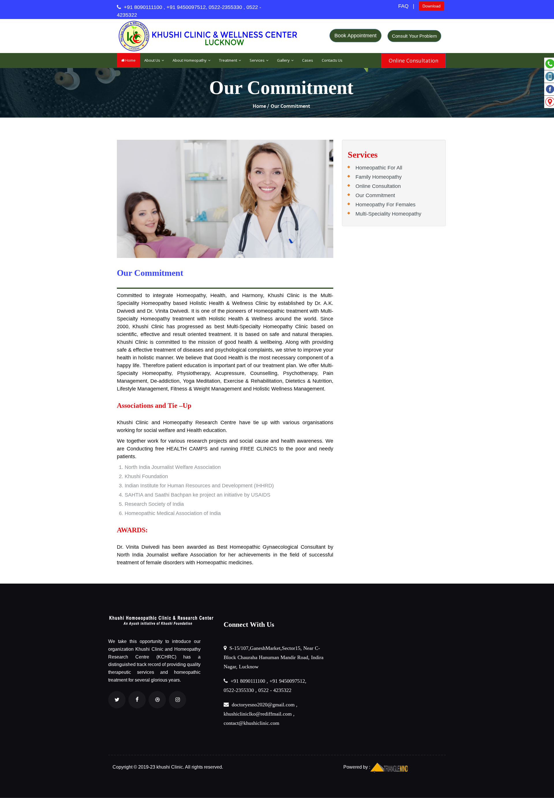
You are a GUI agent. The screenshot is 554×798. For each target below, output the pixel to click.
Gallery (284, 60)
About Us (152, 60)
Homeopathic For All (378, 168)
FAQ (403, 6)
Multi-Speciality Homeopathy (388, 214)
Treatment (228, 60)
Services (257, 60)
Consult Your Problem (414, 35)
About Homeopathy (190, 60)
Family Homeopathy (378, 177)
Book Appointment (355, 34)
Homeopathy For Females (385, 204)
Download (431, 5)
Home (130, 60)
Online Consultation (378, 186)
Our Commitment (375, 195)
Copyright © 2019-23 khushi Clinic (148, 767)
